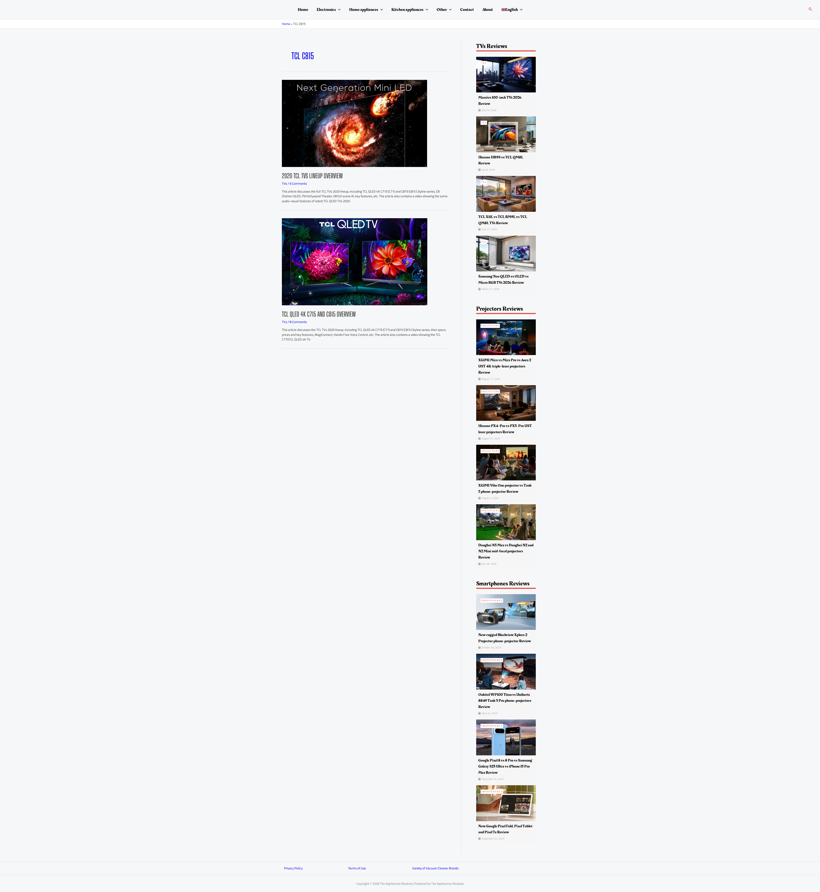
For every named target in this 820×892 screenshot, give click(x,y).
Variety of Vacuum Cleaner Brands (435, 868)
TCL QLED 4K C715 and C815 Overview (319, 314)
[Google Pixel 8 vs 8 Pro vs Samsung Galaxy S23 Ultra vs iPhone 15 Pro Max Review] (506, 737)
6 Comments (298, 183)
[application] (338, 9)
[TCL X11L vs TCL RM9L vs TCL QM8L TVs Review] (506, 193)
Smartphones (492, 600)
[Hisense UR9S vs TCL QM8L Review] (506, 134)
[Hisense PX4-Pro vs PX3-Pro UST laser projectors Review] (506, 402)
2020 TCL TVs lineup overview (312, 176)
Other (442, 9)
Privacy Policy (293, 868)
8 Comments (298, 322)
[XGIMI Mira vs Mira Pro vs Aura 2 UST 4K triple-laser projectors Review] (506, 337)
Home (303, 9)
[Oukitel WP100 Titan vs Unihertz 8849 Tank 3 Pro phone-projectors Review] (506, 671)
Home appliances (363, 9)
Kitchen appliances (407, 9)
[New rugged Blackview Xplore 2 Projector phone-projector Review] (506, 612)
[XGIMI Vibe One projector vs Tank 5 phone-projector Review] (506, 462)
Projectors (490, 326)
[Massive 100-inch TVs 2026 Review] (506, 74)
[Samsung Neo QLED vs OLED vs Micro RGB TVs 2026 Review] (506, 253)
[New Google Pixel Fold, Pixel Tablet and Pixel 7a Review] (506, 803)
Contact (467, 9)
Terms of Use (357, 868)
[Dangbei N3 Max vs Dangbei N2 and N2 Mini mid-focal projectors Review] (506, 522)
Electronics (326, 9)
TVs (284, 183)
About (487, 9)
